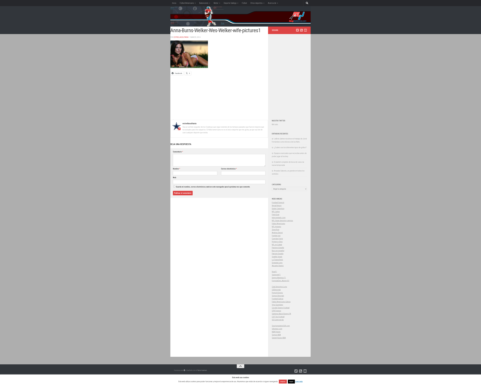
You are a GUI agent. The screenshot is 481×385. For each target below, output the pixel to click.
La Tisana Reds (277, 260)
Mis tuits (275, 124)
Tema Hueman (202, 370)
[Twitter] (297, 30)
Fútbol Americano (187, 3)
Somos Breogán (278, 296)
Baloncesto (203, 3)
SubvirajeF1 (276, 275)
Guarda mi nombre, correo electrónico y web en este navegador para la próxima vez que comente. (213, 187)
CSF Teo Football (278, 317)
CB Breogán (276, 290)
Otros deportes (256, 3)
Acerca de (272, 3)
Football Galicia (277, 299)
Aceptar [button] (282, 381)
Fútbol (244, 3)
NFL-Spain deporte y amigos (282, 220)
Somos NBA (276, 335)
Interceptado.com (278, 217)
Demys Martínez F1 (279, 278)
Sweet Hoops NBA (279, 338)
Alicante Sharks (278, 266)
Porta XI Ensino (277, 293)
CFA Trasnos (276, 311)
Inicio (174, 3)
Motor (216, 3)
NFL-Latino (276, 211)
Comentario (178, 152)
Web (174, 178)
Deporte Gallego (230, 3)
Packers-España (278, 248)
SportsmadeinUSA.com (281, 326)
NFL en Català (277, 245)
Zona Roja (275, 229)
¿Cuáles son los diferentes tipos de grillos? (290, 147)
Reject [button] (291, 381)
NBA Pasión (276, 332)
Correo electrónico (229, 169)
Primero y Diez (277, 242)
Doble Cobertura (278, 208)
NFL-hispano (276, 226)
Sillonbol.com (277, 329)
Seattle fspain (277, 257)
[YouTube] (305, 30)
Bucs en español (278, 251)
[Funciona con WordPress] (184, 370)
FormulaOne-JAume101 (280, 281)
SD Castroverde (278, 320)
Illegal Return (276, 205)
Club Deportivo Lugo (279, 287)
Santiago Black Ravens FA (281, 314)
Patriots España (277, 254)
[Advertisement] (219, 96)
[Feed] (301, 30)
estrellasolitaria (181, 37)
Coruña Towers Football (280, 308)
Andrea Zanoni (277, 233)
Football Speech (278, 202)
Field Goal (275, 214)
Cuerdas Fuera (277, 239)
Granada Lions (277, 263)
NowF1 (274, 272)
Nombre (176, 169)
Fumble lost (276, 236)
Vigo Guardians (277, 305)
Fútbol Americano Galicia (281, 302)
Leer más (299, 381)
